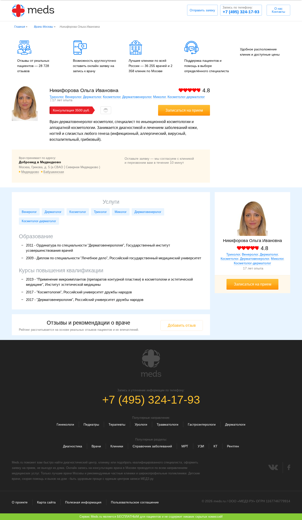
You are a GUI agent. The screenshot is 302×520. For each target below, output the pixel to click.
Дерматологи (235, 424)
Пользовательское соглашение (135, 502)
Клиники (116, 446)
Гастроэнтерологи (202, 424)
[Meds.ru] (151, 363)
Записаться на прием (184, 110)
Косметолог (111, 97)
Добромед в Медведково (40, 162)
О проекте (20, 502)
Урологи (141, 424)
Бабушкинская (53, 172)
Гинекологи (65, 424)
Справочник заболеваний (152, 446)
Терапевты (117, 424)
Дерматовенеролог (136, 97)
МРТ (184, 446)
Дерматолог (92, 97)
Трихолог (56, 97)
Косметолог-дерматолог (186, 97)
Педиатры (91, 424)
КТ (216, 446)
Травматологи (167, 424)
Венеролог (73, 97)
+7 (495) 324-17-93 (240, 10)
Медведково (30, 172)
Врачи (96, 446)
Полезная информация (83, 502)
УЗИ (201, 446)
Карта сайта (46, 502)
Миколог (159, 97)
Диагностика (72, 446)
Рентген (233, 446)
